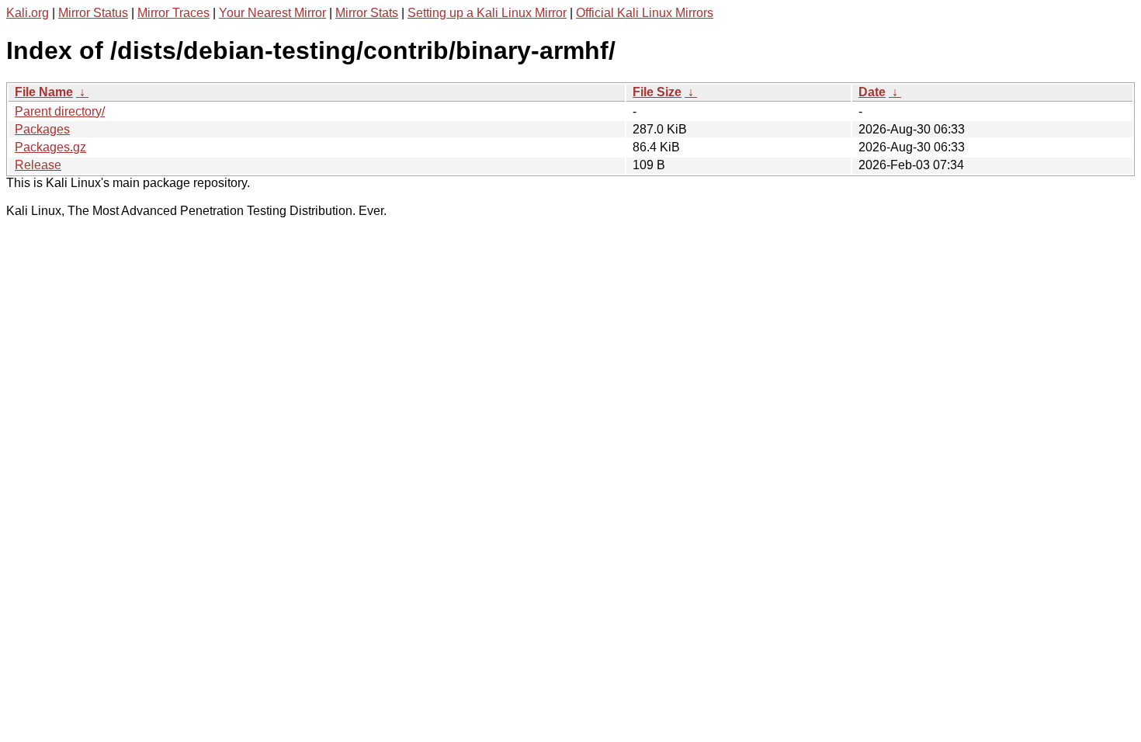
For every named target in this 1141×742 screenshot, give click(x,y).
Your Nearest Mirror (272, 12)
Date (872, 92)
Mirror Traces (173, 12)
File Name (44, 92)
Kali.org (27, 12)
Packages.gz (50, 147)
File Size (657, 92)
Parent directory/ (60, 111)
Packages (42, 129)
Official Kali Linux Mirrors (644, 12)
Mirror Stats (366, 12)
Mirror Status (93, 12)
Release (38, 165)
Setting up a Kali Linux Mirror (487, 12)
